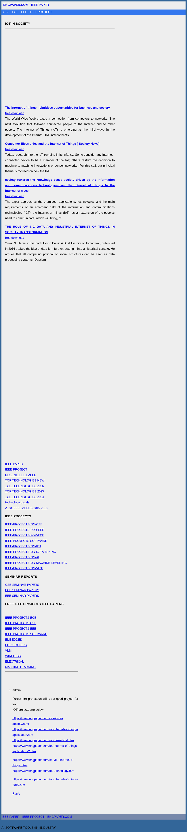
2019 (36, 508)
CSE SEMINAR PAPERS (22, 584)
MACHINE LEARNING (20, 667)
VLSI (8, 650)
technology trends (17, 502)
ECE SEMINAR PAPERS (22, 590)
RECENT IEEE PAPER (20, 475)
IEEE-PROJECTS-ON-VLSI (24, 568)
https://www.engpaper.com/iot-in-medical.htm (43, 740)
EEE (24, 12)
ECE (15, 12)
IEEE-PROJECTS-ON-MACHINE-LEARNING (36, 563)
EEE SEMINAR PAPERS (22, 595)
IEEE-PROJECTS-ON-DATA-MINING (30, 552)
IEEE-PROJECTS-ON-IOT (23, 546)
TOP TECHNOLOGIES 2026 (24, 486)
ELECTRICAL (14, 661)
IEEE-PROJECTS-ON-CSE (23, 524)
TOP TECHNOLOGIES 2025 (24, 491)
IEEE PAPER (40, 5)
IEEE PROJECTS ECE (20, 617)
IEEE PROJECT (41, 12)
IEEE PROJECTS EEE (20, 628)
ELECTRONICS (16, 645)
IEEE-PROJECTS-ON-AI (22, 557)
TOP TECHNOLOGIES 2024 (24, 497)
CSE (6, 12)
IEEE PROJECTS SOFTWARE (26, 541)
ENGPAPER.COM (59, 816)
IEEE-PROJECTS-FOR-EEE (24, 530)
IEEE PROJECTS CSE (20, 623)
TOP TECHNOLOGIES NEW (24, 480)
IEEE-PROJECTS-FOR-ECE (24, 535)
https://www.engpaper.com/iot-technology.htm (43, 771)
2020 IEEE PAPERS (19, 508)
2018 (44, 508)
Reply (16, 793)
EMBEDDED (13, 639)
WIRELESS (13, 656)
